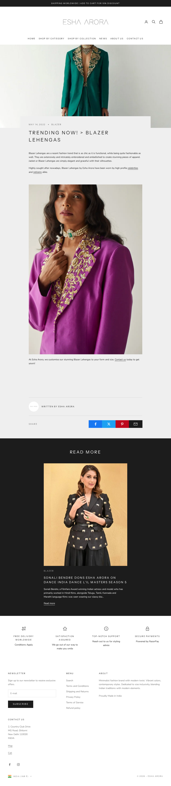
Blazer (56, 124)
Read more (49, 603)
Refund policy (73, 708)
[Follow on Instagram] (18, 764)
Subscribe (20, 704)
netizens (37, 172)
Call (10, 753)
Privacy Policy (73, 697)
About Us (116, 38)
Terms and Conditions (77, 686)
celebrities (133, 168)
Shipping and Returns (77, 691)
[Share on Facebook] (95, 424)
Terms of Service (74, 702)
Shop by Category (52, 38)
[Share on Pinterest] (122, 424)
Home (31, 38)
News (103, 38)
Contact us (120, 359)
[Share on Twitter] (108, 424)
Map (10, 745)
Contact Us (135, 38)
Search (69, 680)
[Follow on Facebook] (9, 764)
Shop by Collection (82, 38)
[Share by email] (135, 424)
